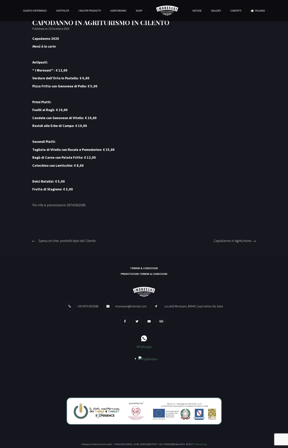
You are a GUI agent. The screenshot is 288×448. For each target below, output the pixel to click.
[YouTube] (150, 321)
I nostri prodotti (90, 10)
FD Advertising (200, 444)
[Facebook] (125, 321)
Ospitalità (62, 10)
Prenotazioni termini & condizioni (144, 274)
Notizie (197, 10)
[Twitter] (138, 321)
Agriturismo (118, 10)
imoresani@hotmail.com (131, 306)
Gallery (216, 10)
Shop (139, 10)
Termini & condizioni (144, 268)
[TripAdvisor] (162, 321)
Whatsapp (144, 346)
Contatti (235, 10)
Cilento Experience (35, 10)
